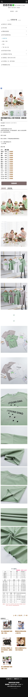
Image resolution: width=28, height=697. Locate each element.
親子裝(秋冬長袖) (6, 50)
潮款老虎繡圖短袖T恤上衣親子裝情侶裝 (21, 649)
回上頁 (20, 615)
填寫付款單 (13, 7)
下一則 (25, 615)
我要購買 (11, 151)
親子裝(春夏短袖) (6, 35)
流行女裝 (4, 28)
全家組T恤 (4, 38)
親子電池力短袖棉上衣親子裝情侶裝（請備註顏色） (6, 650)
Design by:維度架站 (14, 688)
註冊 (16, 11)
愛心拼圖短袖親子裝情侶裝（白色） (6, 667)
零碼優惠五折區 (6, 64)
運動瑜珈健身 (5, 31)
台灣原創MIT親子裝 (7, 54)
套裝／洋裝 (4, 41)
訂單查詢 (18, 7)
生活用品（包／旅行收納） (8, 61)
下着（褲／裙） (5, 47)
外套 (3, 44)
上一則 (14, 615)
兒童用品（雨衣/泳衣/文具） (9, 57)
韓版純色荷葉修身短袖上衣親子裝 (20, 632)
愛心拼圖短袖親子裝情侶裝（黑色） (6, 632)
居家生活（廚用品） (7, 24)
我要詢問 (14, 183)
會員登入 (12, 11)
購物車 (9, 7)
